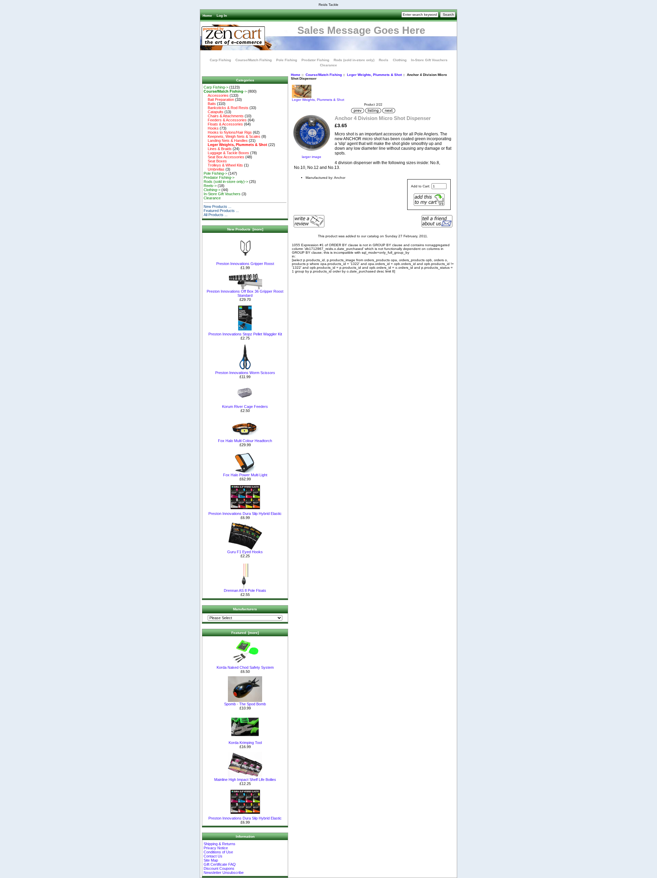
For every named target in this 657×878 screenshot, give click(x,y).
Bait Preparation (219, 99)
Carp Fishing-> (216, 87)
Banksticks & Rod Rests (226, 108)
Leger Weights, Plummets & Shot (374, 75)
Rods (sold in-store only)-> (226, 181)
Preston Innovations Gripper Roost (245, 264)
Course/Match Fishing (324, 75)
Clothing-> (212, 190)
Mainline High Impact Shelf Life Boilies (245, 779)
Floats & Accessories (223, 124)
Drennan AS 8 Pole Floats (245, 590)
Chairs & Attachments (224, 116)
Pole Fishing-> (215, 173)
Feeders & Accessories (225, 120)
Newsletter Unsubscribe (224, 872)
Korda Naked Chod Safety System (245, 667)
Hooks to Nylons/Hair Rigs (228, 132)
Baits (210, 104)
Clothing (400, 60)
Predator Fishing (315, 60)
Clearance (328, 65)
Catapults (213, 112)
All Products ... (216, 215)
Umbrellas (214, 169)
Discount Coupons (219, 868)
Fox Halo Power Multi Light (245, 475)
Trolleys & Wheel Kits (223, 165)
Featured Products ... (221, 211)
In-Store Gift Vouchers (429, 60)
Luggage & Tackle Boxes (226, 153)
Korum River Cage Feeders (245, 406)
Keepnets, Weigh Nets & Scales (232, 136)
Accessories (216, 95)
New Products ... (217, 206)
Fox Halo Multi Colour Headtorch (245, 441)
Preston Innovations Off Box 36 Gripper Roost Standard (245, 293)
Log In (222, 15)
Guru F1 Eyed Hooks (245, 552)
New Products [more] (245, 229)
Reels (383, 60)
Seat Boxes (215, 161)
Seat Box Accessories (224, 157)
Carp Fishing (220, 60)
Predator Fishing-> (219, 177)
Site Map (211, 860)
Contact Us (213, 856)
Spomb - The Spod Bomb (245, 704)
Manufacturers (245, 609)
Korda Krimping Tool (245, 743)
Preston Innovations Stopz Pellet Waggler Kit (245, 334)
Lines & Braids (218, 149)
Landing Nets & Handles (226, 140)
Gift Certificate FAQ (220, 864)
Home (207, 15)
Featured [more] (245, 633)
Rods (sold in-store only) (354, 60)
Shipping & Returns (219, 844)
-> (225, 91)
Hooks (211, 128)
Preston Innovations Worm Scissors (245, 373)
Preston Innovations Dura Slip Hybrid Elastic (245, 513)
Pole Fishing (286, 60)
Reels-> (210, 186)
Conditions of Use (218, 852)
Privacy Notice (216, 848)
